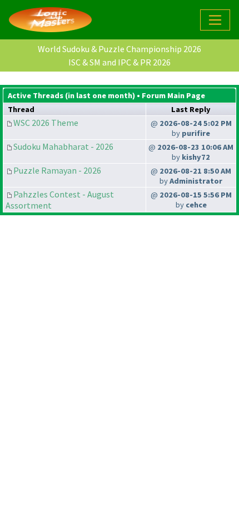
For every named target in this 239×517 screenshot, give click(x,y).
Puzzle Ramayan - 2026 (57, 170)
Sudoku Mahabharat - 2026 (63, 146)
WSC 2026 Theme (45, 122)
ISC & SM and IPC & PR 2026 (119, 62)
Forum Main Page (173, 95)
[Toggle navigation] (215, 20)
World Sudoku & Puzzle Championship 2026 (119, 48)
